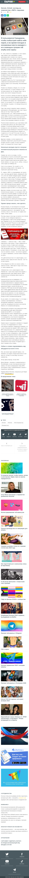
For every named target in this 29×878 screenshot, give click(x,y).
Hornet (10, 422)
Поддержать (22, 1)
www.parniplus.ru (9, 373)
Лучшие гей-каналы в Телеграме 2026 (13, 683)
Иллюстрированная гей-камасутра (12, 512)
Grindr (4, 422)
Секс (10, 12)
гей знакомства (19, 422)
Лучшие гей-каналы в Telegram (11, 633)
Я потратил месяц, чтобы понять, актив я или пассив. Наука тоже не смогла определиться (14, 477)
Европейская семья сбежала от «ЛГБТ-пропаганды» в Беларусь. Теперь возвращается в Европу (14, 718)
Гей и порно (5, 649)
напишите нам (22, 797)
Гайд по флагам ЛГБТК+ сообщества (13, 599)
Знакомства (5, 425)
